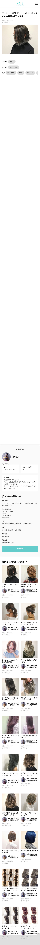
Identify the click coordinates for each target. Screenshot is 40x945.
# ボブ (12, 61)
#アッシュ (30, 72)
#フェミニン (10, 72)
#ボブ (21, 72)
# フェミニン (13, 67)
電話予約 (20, 553)
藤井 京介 (16, 461)
